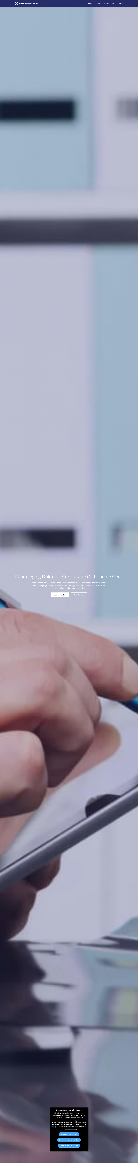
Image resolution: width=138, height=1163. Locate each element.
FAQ (113, 4)
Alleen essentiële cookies (69, 1145)
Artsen (97, 4)
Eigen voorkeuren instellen (69, 1140)
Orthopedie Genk (28, 3)
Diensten (106, 4)
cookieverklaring (71, 1129)
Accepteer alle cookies (69, 1134)
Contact (120, 4)
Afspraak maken (60, 595)
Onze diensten (79, 595)
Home (90, 4)
